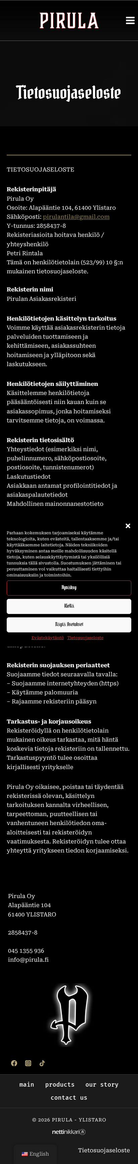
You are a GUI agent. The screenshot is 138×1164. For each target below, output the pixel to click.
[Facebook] (14, 1063)
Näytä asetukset (69, 624)
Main (26, 1084)
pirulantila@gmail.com (76, 216)
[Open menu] (130, 20)
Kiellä (69, 606)
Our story (102, 1084)
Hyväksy (69, 587)
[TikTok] (42, 1063)
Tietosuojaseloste (85, 637)
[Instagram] (28, 1063)
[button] (128, 525)
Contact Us (69, 1097)
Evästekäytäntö (47, 637)
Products (60, 1084)
